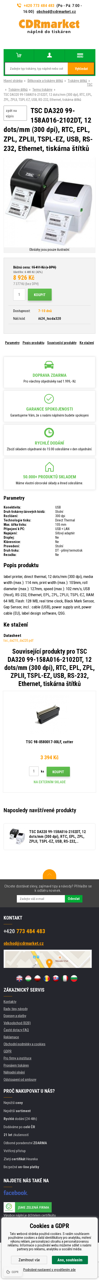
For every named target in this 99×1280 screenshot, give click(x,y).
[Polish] (37, 978)
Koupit (40, 295)
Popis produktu (33, 343)
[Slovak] (55, 978)
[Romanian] (46, 978)
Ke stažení (87, 343)
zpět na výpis (11, 113)
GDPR (8, 1051)
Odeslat (74, 899)
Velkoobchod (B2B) (17, 1023)
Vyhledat (81, 69)
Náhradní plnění (14, 1072)
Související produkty (61, 343)
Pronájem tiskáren (16, 1065)
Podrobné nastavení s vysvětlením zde (49, 1270)
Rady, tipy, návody (16, 1009)
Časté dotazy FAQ (16, 1030)
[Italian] (65, 978)
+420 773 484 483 (39, 5)
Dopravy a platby (15, 1016)
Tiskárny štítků (77, 81)
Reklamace (11, 1037)
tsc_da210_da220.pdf (18, 640)
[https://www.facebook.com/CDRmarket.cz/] (16, 1192)
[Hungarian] (28, 978)
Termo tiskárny (42, 89)
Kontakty (10, 1002)
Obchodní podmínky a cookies (24, 1044)
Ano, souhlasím (69, 1260)
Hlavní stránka (13, 81)
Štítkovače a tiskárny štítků (45, 81)
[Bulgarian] (74, 978)
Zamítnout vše (29, 1260)
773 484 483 (24, 931)
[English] (19, 978)
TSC (90, 84)
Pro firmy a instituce (17, 1058)
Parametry (12, 343)
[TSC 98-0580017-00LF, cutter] (49, 714)
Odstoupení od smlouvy (20, 1079)
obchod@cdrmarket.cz (56, 11)
